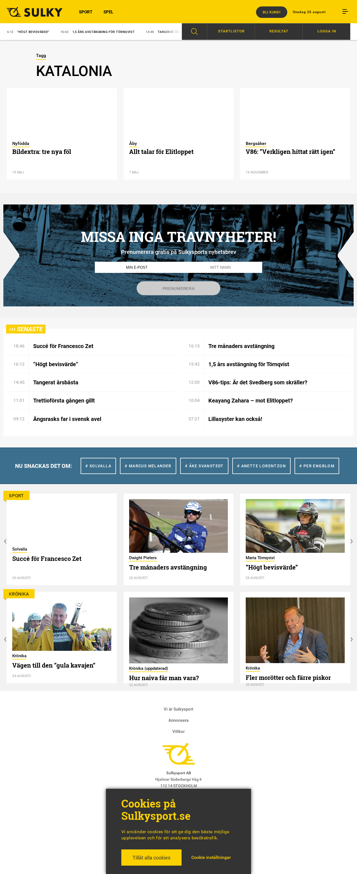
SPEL (108, 12)
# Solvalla (98, 466)
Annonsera (178, 720)
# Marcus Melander (148, 466)
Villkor (178, 731)
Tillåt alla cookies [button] (151, 858)
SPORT (85, 12)
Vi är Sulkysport (178, 709)
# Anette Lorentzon (261, 466)
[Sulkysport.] (32, 11)
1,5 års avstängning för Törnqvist (83, 32)
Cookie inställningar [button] (211, 857)
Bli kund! (272, 12)
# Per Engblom (316, 466)
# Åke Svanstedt (204, 466)
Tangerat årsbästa (155, 32)
